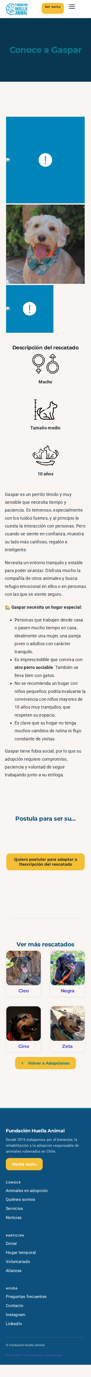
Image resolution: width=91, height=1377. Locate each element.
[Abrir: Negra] (67, 974)
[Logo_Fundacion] (16, 4)
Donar (11, 1243)
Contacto (14, 1305)
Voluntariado (18, 1261)
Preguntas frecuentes (26, 1296)
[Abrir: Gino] (23, 1029)
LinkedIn (14, 1323)
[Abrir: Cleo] (23, 974)
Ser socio (53, 7)
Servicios (14, 1208)
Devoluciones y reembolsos (42, 1355)
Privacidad (13, 1355)
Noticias (14, 1217)
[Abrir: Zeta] (67, 1029)
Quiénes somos (20, 1199)
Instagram (15, 1314)
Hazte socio (24, 1164)
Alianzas (14, 1270)
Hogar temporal (21, 1252)
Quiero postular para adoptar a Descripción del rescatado (45, 861)
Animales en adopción (27, 1190)
